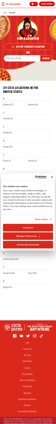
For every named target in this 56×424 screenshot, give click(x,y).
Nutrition (27, 393)
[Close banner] (52, 177)
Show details (41, 219)
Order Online (27, 361)
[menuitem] (28, 343)
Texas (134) (32, 273)
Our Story (27, 355)
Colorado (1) (8, 118)
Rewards (27, 405)
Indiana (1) (32, 160)
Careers (27, 368)
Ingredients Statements (27, 399)
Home (5, 13)
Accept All (28, 227)
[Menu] (3, 3)
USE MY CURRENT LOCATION (30, 46)
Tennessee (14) (9, 273)
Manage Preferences (26, 236)
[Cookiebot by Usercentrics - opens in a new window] (35, 177)
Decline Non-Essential (28, 244)
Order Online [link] (47, 4)
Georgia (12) (8, 146)
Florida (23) (7, 132)
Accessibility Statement (27, 411)
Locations (12, 13)
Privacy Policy (27, 374)
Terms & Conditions (27, 380)
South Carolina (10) (10, 259)
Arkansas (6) (33, 104)
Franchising (27, 386)
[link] (13, 4)
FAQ (27, 343)
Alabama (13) (8, 104)
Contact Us (27, 349)
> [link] (35, 4)
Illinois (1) (7, 160)
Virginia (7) (7, 287)
